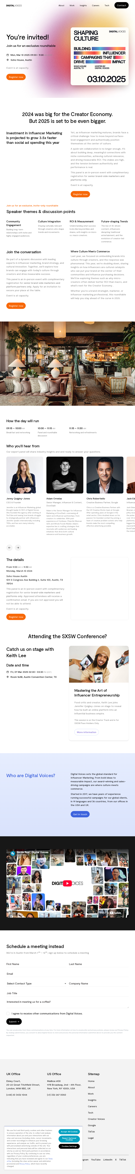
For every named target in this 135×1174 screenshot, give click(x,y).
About (61, 5)
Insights (83, 5)
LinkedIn (107, 1159)
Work (72, 5)
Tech (107, 5)
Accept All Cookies (69, 1132)
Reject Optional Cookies (69, 1139)
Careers (95, 5)
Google (92, 1125)
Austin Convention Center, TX (40, 676)
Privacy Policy (25, 1164)
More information (86, 732)
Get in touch (80, 814)
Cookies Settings (69, 1146)
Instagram (83, 1159)
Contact (121, 5)
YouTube (96, 1159)
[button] (9, 548)
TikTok (91, 1131)
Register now (16, 77)
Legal (91, 1137)
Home (91, 1081)
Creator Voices (96, 1118)
